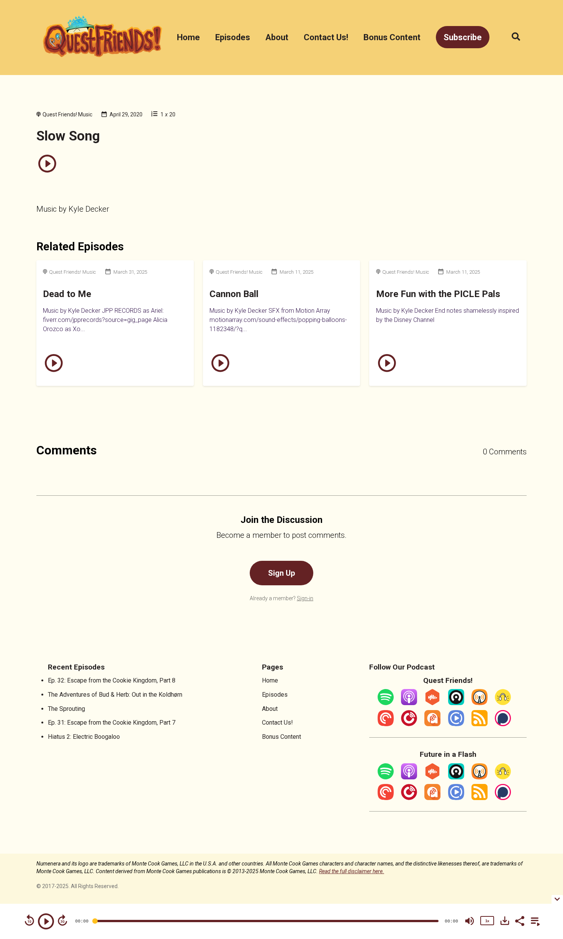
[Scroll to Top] (545, 853)
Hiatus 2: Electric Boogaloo (84, 736)
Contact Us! (326, 37)
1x (487, 921)
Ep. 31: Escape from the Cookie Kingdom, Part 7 (111, 722)
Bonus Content (392, 37)
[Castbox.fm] (432, 703)
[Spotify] (386, 703)
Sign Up (281, 573)
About (276, 37)
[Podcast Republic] (456, 724)
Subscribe (463, 37)
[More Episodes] (534, 920)
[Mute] (469, 921)
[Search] (512, 37)
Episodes (232, 37)
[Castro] (456, 703)
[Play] (46, 921)
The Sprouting (66, 708)
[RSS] (479, 724)
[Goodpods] (503, 703)
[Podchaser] (503, 724)
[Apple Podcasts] (409, 703)
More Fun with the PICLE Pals (438, 294)
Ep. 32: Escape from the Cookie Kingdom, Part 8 (111, 680)
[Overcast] (479, 703)
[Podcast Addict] (432, 724)
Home (188, 37)
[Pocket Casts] (386, 724)
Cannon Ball (234, 294)
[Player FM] (409, 724)
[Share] (519, 920)
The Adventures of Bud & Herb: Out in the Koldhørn (115, 694)
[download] (505, 920)
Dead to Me (67, 294)
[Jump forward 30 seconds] (62, 920)
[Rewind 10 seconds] (29, 920)
